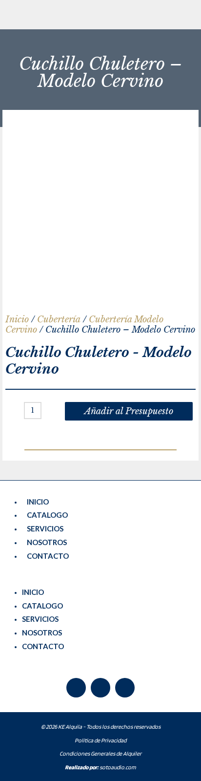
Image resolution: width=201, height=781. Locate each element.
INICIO (38, 501)
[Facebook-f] (76, 687)
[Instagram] (125, 687)
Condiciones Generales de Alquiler (100, 753)
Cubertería (58, 319)
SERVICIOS (45, 528)
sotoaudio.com (100, 767)
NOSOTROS (47, 542)
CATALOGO (47, 514)
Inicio (17, 319)
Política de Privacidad (100, 740)
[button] (100, 579)
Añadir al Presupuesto (128, 411)
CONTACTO (48, 555)
